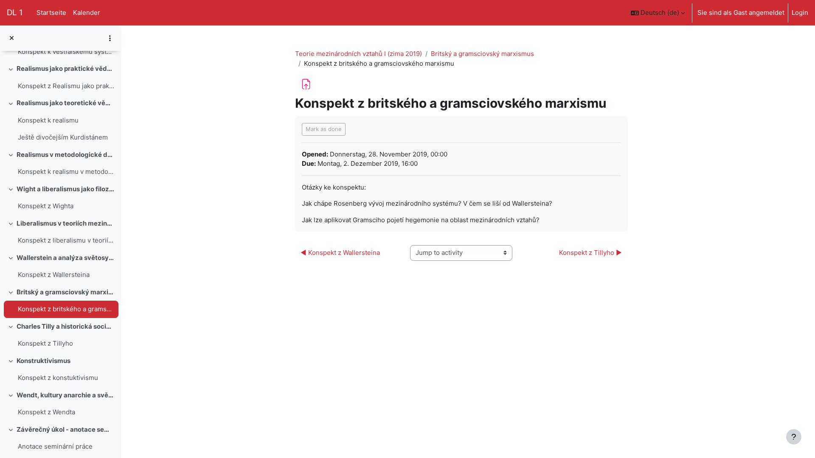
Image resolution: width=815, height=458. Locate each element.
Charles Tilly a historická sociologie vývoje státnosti (66, 326)
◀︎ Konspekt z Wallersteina (341, 253)
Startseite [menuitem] (51, 12)
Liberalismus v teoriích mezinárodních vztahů (66, 223)
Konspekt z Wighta (45, 206)
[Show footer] (793, 436)
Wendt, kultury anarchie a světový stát (66, 395)
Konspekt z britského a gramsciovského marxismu (66, 309)
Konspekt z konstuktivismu (58, 378)
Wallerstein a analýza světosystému (66, 258)
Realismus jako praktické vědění (66, 68)
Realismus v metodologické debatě (66, 155)
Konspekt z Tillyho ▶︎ (590, 253)
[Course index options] (110, 38)
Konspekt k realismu (48, 120)
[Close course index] (11, 38)
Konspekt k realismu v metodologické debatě (66, 172)
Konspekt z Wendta (46, 412)
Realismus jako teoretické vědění (66, 103)
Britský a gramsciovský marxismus (66, 292)
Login (800, 12)
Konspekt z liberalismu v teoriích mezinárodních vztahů (66, 240)
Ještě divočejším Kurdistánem (63, 137)
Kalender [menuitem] (86, 12)
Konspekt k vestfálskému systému (66, 51)
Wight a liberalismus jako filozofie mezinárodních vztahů (66, 189)
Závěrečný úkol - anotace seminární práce (66, 429)
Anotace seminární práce (55, 446)
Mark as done (324, 129)
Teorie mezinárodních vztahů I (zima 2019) (358, 54)
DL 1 (15, 12)
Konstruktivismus (43, 361)
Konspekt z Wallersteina (54, 275)
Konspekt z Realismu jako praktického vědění (66, 86)
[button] (657, 12)
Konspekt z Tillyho (45, 343)
